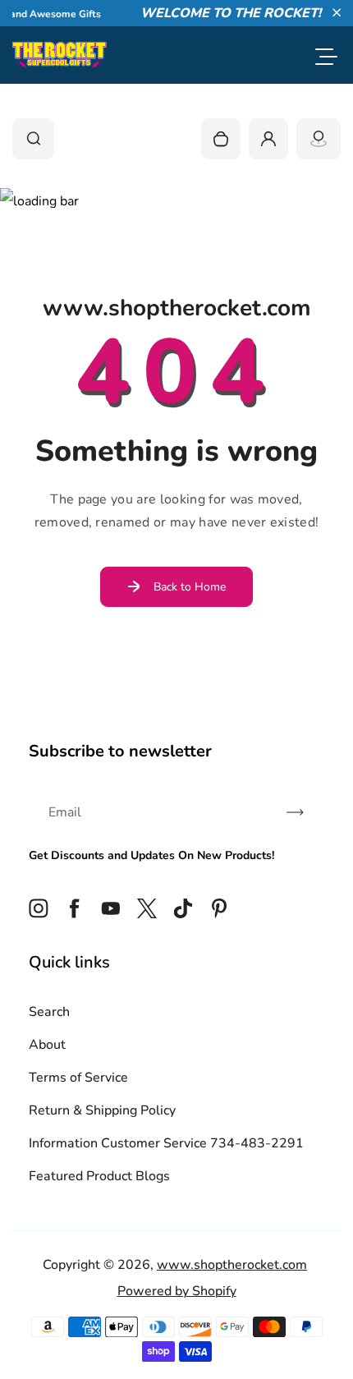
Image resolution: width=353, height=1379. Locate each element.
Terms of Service (78, 1078)
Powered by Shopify (176, 1291)
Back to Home (190, 587)
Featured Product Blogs (99, 1176)
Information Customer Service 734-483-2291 (166, 1143)
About (47, 1045)
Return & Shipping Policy (102, 1110)
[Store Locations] (318, 138)
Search (49, 1012)
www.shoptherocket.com (232, 1265)
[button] (336, 12)
